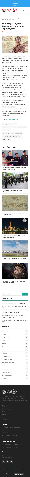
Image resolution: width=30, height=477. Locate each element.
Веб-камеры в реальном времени (11, 427)
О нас (3, 430)
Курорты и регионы (7, 337)
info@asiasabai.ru (7, 457)
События (4, 378)
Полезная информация (8, 375)
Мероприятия (5, 365)
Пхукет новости (6, 130)
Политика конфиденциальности (10, 435)
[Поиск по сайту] (23, 10)
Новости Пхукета (13, 119)
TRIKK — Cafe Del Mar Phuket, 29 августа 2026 (14, 303)
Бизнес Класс (5, 369)
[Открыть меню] (26, 10)
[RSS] (17, 6)
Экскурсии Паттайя (7, 359)
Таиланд (20, 32)
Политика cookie (6, 438)
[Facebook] (12, 6)
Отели (3, 350)
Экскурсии (4, 353)
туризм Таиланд (6, 139)
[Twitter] (15, 6)
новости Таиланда (22, 127)
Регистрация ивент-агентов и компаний (12, 444)
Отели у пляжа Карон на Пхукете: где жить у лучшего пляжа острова (13, 316)
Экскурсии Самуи (6, 372)
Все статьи (5, 419)
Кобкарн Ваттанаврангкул (9, 127)
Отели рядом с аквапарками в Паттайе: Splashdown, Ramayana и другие (12, 311)
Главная (4, 18)
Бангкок (4, 340)
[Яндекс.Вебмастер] (9, 474)
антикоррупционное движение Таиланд (12, 136)
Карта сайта (5, 432)
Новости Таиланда (7, 409)
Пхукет (3, 347)
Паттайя (4, 343)
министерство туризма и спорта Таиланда (12, 133)
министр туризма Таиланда (9, 124)
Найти (25, 294)
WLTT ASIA (11, 469)
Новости (9, 18)
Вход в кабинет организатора (10, 447)
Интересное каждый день (9, 362)
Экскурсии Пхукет (6, 356)
